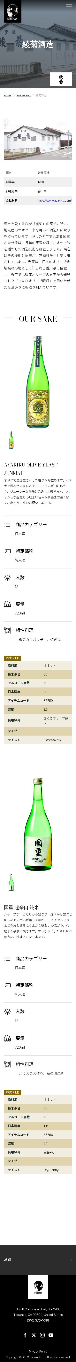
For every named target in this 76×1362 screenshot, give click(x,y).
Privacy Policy (38, 1351)
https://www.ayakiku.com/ (54, 200)
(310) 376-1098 (38, 1320)
